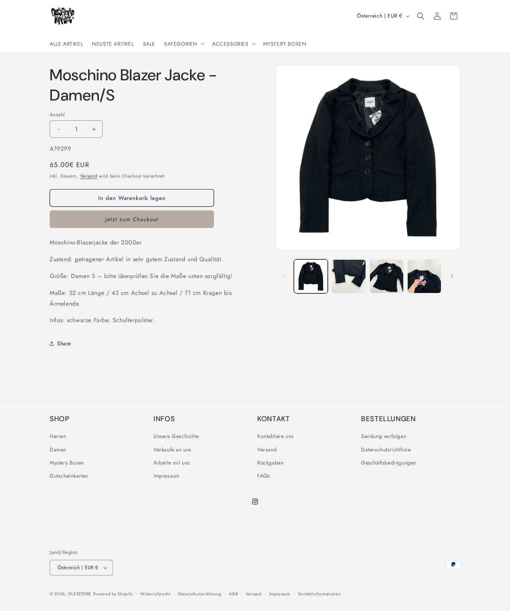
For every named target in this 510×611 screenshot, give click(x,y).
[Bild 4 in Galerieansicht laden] (424, 276)
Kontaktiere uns (275, 436)
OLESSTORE (79, 594)
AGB (233, 594)
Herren (58, 436)
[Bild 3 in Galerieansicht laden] (387, 276)
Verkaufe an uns (172, 449)
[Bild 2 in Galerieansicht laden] (349, 276)
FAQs (263, 475)
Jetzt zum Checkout (131, 219)
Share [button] (64, 343)
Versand (88, 176)
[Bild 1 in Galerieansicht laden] (311, 276)
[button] (184, 44)
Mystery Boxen (67, 462)
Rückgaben (270, 462)
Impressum (166, 475)
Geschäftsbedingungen (388, 462)
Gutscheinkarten (69, 475)
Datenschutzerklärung (199, 594)
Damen (58, 449)
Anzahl (57, 114)
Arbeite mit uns (171, 462)
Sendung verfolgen (383, 436)
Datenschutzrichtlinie (386, 449)
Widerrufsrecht (155, 594)
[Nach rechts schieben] (452, 276)
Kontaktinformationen (319, 594)
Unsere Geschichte (176, 436)
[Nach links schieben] (284, 276)
